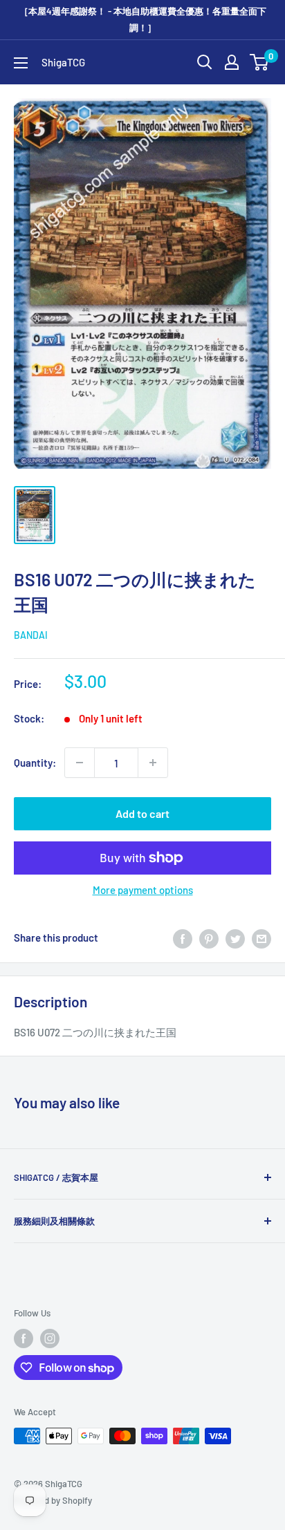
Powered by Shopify (53, 1500)
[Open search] (204, 62)
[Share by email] (261, 937)
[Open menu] (21, 62)
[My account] (232, 62)
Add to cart (142, 813)
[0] (259, 62)
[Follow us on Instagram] (49, 1338)
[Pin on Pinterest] (209, 937)
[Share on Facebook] (182, 937)
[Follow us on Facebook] (23, 1338)
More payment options (143, 890)
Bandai (31, 635)
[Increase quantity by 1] (152, 762)
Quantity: (35, 762)
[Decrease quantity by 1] (79, 762)
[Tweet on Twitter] (235, 937)
